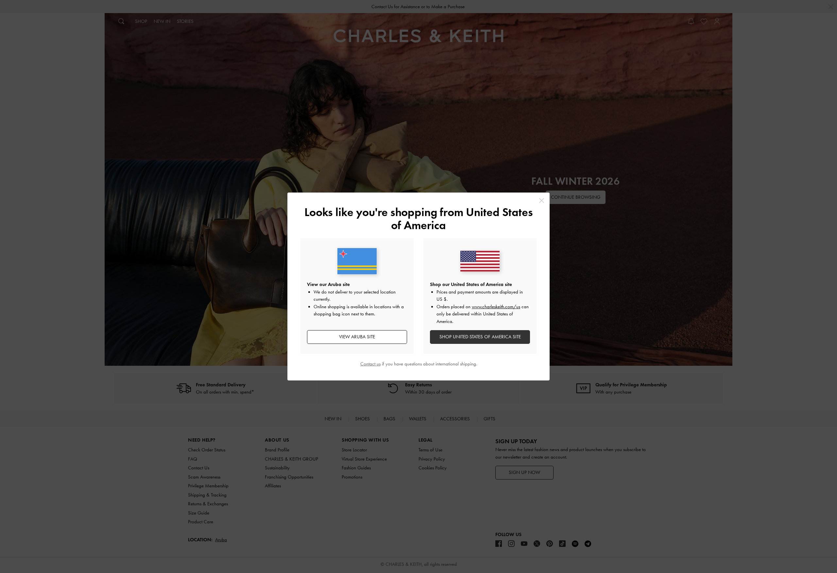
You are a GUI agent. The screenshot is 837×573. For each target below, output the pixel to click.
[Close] (541, 200)
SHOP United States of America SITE (480, 337)
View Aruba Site (357, 337)
